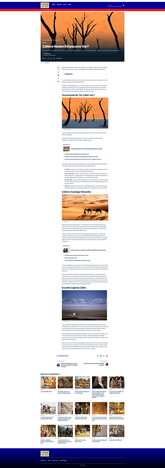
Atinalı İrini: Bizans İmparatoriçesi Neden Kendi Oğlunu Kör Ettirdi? (81, 156)
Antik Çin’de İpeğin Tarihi (71, 258)
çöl (78, 69)
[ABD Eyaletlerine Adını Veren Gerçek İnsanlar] (82, 382)
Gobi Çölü (98, 187)
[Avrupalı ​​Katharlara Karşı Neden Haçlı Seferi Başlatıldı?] (116, 408)
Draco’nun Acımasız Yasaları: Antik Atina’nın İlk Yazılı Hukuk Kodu (99, 419)
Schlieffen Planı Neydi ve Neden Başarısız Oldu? (77, 255)
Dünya (99, 234)
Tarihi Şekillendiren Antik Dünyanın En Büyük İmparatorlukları (86, 148)
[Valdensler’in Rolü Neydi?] (116, 431)
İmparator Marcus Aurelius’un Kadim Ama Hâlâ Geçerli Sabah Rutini (88, 250)
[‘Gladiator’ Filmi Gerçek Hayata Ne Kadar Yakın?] (82, 408)
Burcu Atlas (48, 53)
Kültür (44, 42)
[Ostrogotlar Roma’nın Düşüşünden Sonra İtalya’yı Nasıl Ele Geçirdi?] (65, 431)
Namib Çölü (66, 129)
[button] (58, 78)
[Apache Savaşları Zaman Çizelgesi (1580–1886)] (48, 408)
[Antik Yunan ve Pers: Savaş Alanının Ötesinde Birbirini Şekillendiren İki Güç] (65, 408)
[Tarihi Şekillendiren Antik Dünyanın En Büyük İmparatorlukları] (66, 148)
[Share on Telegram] (53, 58)
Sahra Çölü (84, 177)
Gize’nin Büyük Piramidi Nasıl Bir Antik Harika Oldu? (77, 260)
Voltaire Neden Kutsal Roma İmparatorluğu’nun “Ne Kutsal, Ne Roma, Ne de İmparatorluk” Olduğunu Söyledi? (99, 394)
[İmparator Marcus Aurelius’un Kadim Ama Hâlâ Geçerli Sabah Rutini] (66, 250)
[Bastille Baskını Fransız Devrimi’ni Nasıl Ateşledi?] (65, 382)
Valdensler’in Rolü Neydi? (115, 440)
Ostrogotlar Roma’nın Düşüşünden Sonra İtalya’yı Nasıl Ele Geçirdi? (65, 441)
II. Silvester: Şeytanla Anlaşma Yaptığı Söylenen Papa (47, 441)
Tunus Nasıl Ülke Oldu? (46, 391)
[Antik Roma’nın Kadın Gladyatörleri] (82, 431)
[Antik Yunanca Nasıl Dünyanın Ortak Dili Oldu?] (99, 431)
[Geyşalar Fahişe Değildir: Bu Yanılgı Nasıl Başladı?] (116, 382)
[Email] (58, 75)
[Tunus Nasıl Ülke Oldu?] (48, 382)
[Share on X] (48, 58)
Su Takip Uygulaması (46, 9)
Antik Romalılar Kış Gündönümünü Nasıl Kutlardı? (77, 154)
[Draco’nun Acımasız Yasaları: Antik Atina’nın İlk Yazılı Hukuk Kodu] (99, 408)
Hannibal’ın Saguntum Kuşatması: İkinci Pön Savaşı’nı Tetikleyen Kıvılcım (83, 159)
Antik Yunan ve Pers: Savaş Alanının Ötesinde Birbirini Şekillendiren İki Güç (65, 419)
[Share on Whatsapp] (51, 58)
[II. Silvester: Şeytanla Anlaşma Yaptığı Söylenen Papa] (48, 431)
